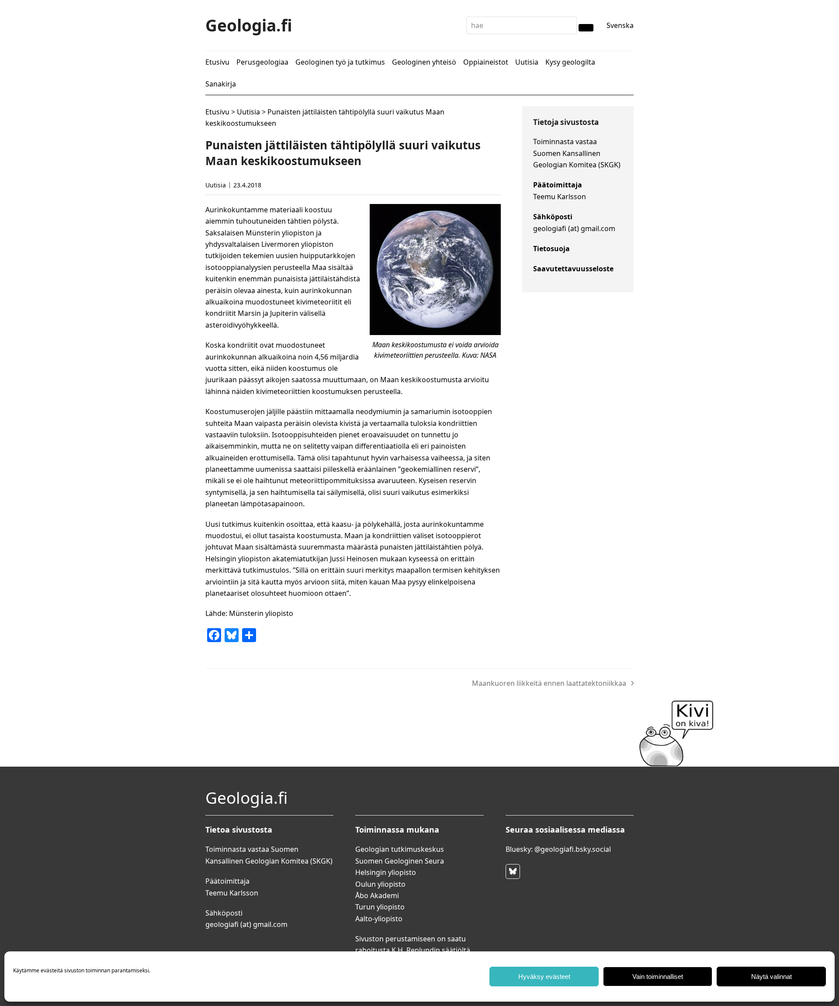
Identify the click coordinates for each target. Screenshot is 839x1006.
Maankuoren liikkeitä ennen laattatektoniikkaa (549, 683)
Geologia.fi (248, 25)
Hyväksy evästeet (544, 976)
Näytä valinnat (771, 976)
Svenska (620, 25)
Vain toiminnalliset (657, 976)
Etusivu (217, 112)
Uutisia (248, 112)
